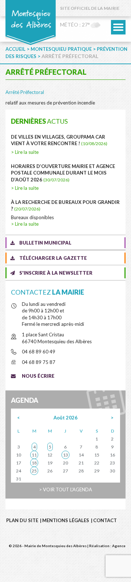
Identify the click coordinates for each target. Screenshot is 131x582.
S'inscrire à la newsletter (55, 273)
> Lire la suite (25, 152)
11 (34, 455)
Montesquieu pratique (61, 49)
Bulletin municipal (45, 243)
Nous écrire (38, 376)
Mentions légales (65, 520)
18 (34, 463)
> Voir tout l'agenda (65, 489)
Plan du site (22, 520)
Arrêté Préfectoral (24, 92)
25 (34, 471)
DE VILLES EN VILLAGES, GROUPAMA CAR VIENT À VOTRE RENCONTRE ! (59, 140)
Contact (105, 520)
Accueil (15, 49)
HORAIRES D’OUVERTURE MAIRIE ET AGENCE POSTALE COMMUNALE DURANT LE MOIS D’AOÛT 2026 (63, 173)
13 (65, 455)
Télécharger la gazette (53, 258)
